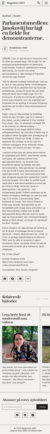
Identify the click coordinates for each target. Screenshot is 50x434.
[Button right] (45, 299)
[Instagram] (32, 415)
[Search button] (38, 3)
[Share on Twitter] (12, 278)
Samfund (6, 16)
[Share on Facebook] (4, 278)
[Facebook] (17, 415)
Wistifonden (36, 430)
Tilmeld (42, 407)
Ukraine (17, 16)
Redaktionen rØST (18, 47)
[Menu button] (46, 3)
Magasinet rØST (29, 428)
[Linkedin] (25, 415)
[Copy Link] (28, 278)
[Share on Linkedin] (20, 278)
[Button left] (39, 299)
